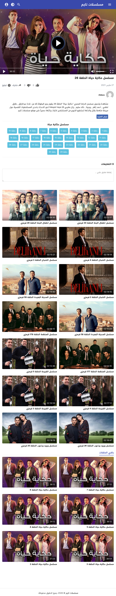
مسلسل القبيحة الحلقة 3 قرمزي (41, 408)
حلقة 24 (58, 145)
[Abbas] (110, 98)
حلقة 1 (105, 131)
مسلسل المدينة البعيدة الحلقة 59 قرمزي (37, 297)
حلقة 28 (12, 145)
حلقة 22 (81, 145)
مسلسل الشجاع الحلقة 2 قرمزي (99, 297)
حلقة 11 (102, 138)
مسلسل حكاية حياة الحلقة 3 (100, 564)
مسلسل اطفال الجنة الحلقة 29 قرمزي (39, 223)
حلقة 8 (33, 131)
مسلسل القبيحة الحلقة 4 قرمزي (98, 408)
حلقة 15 (58, 138)
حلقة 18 (24, 138)
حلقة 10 (12, 131)
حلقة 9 (23, 131)
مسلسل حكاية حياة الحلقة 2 (43, 564)
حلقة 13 (80, 138)
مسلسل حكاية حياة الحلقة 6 (43, 490)
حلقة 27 (23, 145)
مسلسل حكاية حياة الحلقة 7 (100, 490)
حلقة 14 (69, 138)
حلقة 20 (103, 145)
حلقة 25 (46, 145)
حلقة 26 (35, 145)
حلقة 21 (92, 145)
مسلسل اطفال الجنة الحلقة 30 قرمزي (95, 223)
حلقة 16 (47, 138)
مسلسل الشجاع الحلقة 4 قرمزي (98, 260)
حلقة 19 (13, 138)
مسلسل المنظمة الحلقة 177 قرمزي (97, 371)
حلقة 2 (95, 131)
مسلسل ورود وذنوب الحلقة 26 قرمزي (96, 446)
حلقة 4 (74, 131)
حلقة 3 (84, 131)
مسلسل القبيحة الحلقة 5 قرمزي (41, 371)
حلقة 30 (52, 152)
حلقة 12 (91, 138)
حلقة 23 (69, 145)
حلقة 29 (63, 152)
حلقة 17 (35, 138)
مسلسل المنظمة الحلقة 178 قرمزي (40, 334)
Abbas (101, 95)
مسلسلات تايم (92, 5)
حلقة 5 (64, 131)
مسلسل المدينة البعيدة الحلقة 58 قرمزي (94, 334)
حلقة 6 (53, 131)
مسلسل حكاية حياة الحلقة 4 (43, 527)
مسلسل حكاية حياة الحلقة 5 (100, 527)
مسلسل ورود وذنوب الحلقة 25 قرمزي (39, 446)
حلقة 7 (43, 131)
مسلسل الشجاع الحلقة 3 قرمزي (42, 260)
